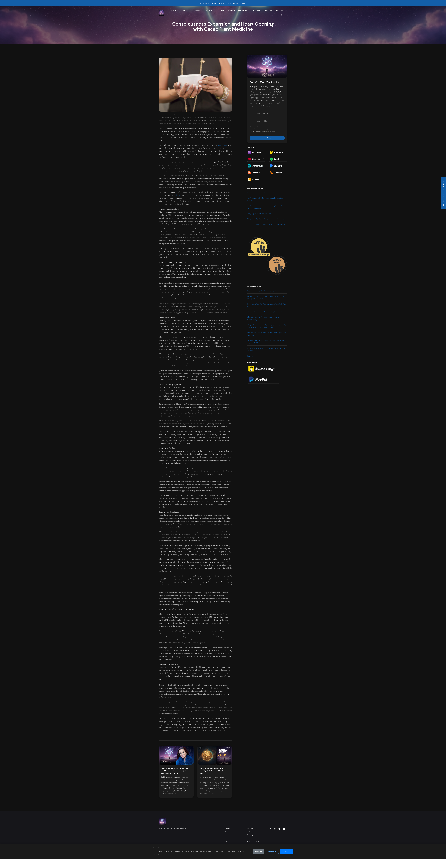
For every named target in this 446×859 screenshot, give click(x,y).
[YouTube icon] (284, 829)
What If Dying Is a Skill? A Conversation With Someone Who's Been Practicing (267, 318)
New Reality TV (271, 10)
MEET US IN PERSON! (254, 841)
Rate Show (250, 829)
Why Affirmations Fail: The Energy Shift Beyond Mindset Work (213, 771)
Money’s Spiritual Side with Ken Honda (259, 214)
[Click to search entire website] (286, 15)
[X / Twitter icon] (279, 829)
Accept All (286, 851)
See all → (250, 356)
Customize (272, 851)
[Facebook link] (282, 15)
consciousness (222, 145)
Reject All (258, 851)
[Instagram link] (286, 10)
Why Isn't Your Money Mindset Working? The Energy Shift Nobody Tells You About (265, 297)
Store (226, 841)
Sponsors (256, 10)
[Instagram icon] (270, 829)
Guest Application (227, 10)
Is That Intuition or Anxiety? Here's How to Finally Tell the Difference (266, 349)
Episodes (175, 10)
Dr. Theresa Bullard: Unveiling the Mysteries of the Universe (266, 224)
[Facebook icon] (275, 829)
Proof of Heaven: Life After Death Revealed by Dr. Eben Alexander (265, 199)
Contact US (243, 10)
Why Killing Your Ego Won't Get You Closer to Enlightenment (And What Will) (267, 341)
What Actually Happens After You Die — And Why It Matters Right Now (267, 334)
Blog (226, 838)
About (186, 10)
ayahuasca (177, 195)
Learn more (166, 854)
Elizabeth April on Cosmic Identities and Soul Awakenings (266, 219)
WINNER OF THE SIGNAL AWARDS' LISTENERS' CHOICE (223, 3)
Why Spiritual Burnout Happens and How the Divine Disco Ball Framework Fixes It (175, 771)
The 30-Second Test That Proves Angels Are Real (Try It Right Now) (266, 305)
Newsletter (210, 10)
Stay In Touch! (267, 138)
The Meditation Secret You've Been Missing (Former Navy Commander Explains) (265, 207)
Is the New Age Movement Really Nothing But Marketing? (265, 312)
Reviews (197, 10)
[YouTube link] (282, 10)
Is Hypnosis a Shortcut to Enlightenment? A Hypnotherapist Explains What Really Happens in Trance (266, 326)
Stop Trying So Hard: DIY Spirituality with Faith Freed (264, 193)
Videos (227, 832)
